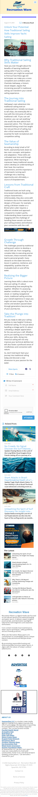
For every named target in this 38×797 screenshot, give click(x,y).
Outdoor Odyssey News (11, 742)
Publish (29, 417)
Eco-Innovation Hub (9, 744)
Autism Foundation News (12, 747)
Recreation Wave (8, 740)
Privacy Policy (19, 783)
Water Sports (13, 369)
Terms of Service (19, 777)
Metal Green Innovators (11, 746)
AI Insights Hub (8, 732)
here (27, 795)
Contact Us (19, 771)
